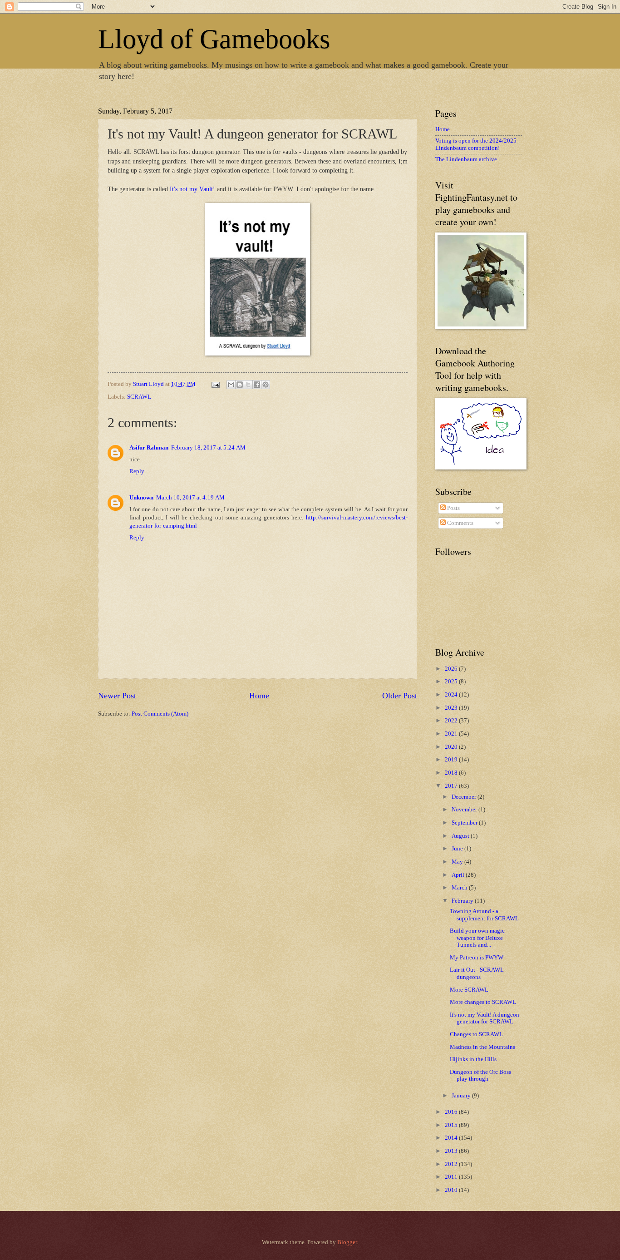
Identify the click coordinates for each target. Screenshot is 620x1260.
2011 (452, 1177)
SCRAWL (139, 397)
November (465, 809)
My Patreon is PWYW (476, 957)
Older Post (399, 695)
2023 (452, 708)
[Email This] (231, 384)
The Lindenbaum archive (466, 159)
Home (259, 695)
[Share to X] (248, 384)
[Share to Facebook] (256, 384)
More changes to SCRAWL (483, 1002)
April (459, 875)
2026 (452, 669)
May (458, 862)
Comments (459, 523)
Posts (453, 508)
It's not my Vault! (192, 189)
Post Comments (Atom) (160, 714)
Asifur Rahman (148, 448)
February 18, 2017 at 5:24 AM (208, 448)
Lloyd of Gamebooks (214, 39)
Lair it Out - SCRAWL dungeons (477, 973)
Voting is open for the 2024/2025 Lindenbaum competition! (476, 144)
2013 (452, 1151)
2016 (452, 1112)
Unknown (141, 497)
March (460, 887)
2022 (452, 720)
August (461, 836)
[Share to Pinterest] (265, 384)
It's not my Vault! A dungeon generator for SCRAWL (484, 1018)
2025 (452, 681)
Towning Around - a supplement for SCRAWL (484, 914)
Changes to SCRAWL (476, 1034)
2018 (452, 773)
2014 (452, 1138)
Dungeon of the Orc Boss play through (480, 1075)
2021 (452, 734)
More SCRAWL (469, 990)
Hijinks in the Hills (473, 1059)
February (463, 901)
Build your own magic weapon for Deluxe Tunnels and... (477, 938)
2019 (452, 759)
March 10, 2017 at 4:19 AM (190, 497)
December (464, 797)
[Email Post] (215, 384)
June (458, 848)
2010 (452, 1190)
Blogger (347, 1242)
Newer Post (117, 695)
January (462, 1095)
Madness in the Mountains (482, 1047)
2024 (452, 695)
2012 (452, 1164)
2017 (452, 786)
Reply (136, 471)
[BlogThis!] (239, 384)
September (465, 823)
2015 (452, 1125)
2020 (452, 747)
